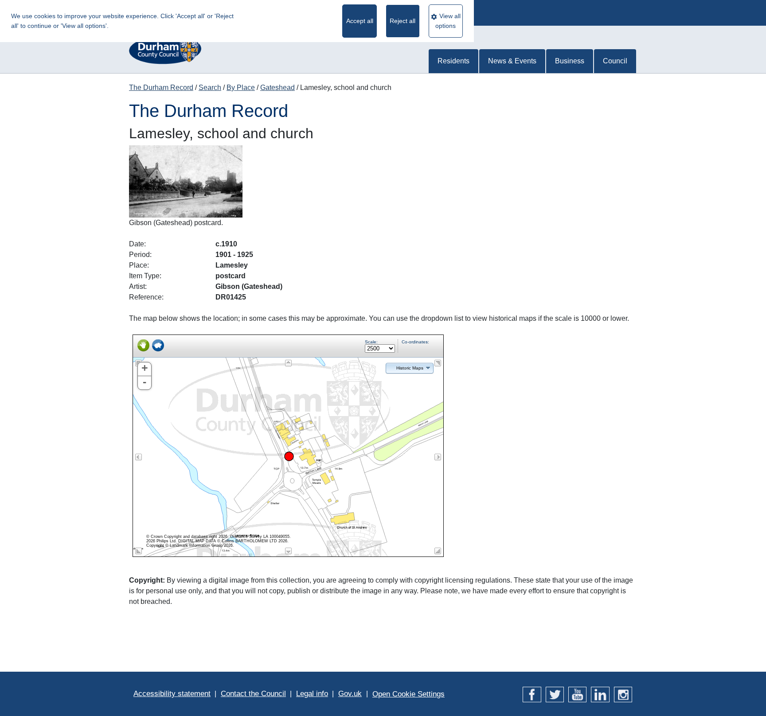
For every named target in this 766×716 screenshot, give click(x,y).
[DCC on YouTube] (577, 693)
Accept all (359, 20)
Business (569, 61)
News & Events (512, 61)
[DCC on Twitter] (554, 693)
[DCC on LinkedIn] (600, 693)
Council (615, 61)
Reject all (402, 20)
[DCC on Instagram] (623, 693)
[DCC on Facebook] (531, 693)
